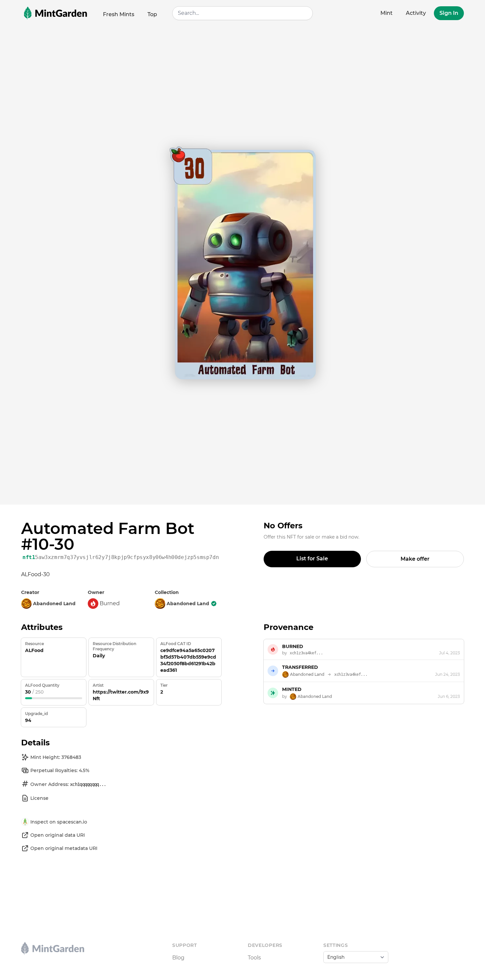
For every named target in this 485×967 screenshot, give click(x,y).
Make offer (415, 559)
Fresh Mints (118, 14)
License (39, 798)
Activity (416, 13)
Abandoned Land (188, 604)
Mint (386, 13)
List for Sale (312, 558)
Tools (254, 957)
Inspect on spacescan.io (58, 822)
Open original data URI (57, 835)
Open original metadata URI (63, 848)
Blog (178, 957)
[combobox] (242, 13)
